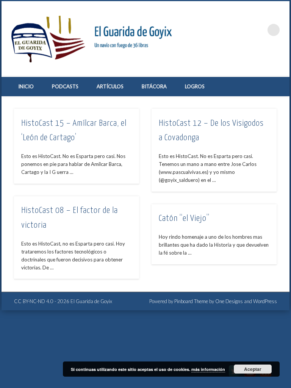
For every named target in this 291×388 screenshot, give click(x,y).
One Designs (229, 301)
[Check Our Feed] (265, 377)
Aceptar (252, 369)
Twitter (227, 30)
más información (208, 369)
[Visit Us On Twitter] (234, 377)
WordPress (265, 301)
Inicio (26, 86)
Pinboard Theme (191, 301)
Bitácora (154, 86)
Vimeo (242, 30)
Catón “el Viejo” (184, 218)
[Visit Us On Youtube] (250, 377)
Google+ (258, 30)
